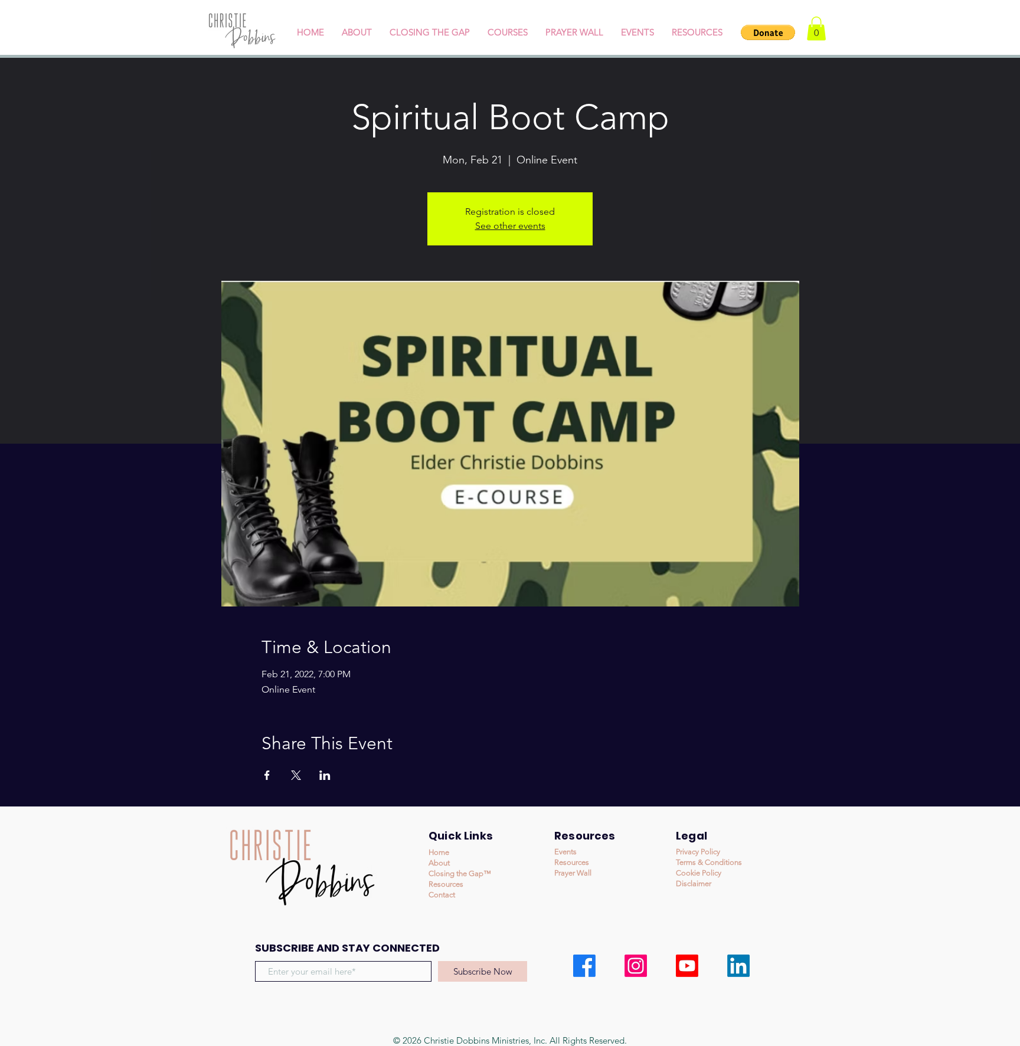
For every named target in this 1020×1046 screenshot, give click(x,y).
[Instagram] (636, 966)
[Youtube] (687, 966)
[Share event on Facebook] (267, 775)
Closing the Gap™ (460, 873)
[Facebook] (584, 966)
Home (439, 852)
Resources (446, 884)
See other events (510, 225)
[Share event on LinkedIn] (325, 775)
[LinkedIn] (738, 966)
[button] (768, 32)
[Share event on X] (296, 775)
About (439, 862)
